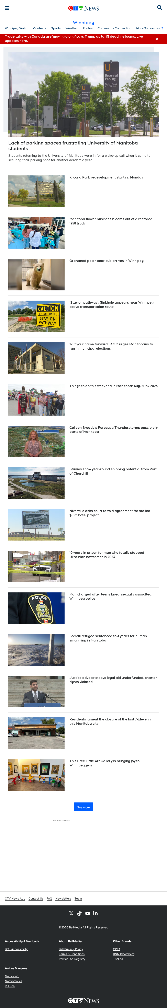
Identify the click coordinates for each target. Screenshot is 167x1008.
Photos (88, 28)
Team (78, 898)
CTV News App (15, 898)
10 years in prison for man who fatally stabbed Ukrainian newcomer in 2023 (106, 555)
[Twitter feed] (71, 913)
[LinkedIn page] (95, 913)
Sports (56, 28)
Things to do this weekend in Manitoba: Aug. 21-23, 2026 (113, 386)
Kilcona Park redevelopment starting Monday (106, 177)
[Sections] (7, 8)
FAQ (49, 898)
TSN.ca (118, 959)
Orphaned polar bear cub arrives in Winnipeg (106, 261)
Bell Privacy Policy (71, 949)
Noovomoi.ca (13, 981)
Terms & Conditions (72, 954)
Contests (39, 28)
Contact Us (36, 898)
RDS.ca (10, 986)
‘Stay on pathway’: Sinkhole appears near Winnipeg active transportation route (111, 305)
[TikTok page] (79, 913)
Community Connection (114, 28)
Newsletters (63, 898)
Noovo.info (12, 976)
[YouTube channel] (87, 913)
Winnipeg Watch (16, 28)
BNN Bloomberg (124, 954)
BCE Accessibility (16, 949)
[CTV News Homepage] (83, 8)
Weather (72, 28)
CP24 (116, 949)
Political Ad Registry (72, 959)
